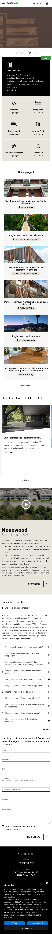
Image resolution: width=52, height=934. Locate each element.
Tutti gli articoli (26, 480)
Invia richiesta (33, 837)
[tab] (26, 608)
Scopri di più (34, 584)
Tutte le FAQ (46, 729)
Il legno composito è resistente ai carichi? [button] (22, 713)
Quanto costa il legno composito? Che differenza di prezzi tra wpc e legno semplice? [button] (24, 663)
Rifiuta (14, 923)
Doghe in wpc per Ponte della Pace (26, 235)
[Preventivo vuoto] (47, 3)
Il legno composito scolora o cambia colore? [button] (23, 679)
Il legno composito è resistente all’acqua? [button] (22, 698)
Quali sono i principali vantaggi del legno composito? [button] (22, 654)
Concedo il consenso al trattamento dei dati (20, 826)
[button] (25, 398)
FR (37, 4)
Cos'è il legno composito (19, 639)
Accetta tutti (37, 923)
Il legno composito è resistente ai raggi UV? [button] (23, 685)
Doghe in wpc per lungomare (26, 336)
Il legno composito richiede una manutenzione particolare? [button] (24, 672)
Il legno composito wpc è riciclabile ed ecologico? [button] (21, 720)
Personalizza (26, 928)
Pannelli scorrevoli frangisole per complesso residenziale (26, 303)
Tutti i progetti (26, 385)
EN (34, 4)
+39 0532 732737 (26, 863)
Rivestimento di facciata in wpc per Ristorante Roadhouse (26, 268)
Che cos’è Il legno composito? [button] (17, 608)
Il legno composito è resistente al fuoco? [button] (22, 692)
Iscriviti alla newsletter (12, 829)
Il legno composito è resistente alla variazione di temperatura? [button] (24, 705)
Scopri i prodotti (14, 36)
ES (44, 4)
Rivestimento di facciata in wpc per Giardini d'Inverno (26, 202)
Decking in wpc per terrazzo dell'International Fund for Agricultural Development (26, 369)
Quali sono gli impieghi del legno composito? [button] (24, 647)
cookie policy (14, 897)
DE (41, 4)
